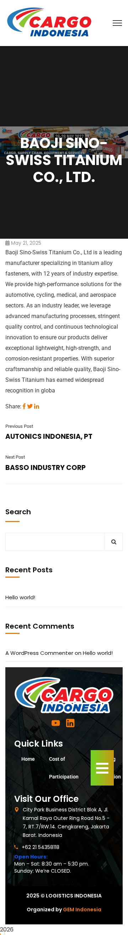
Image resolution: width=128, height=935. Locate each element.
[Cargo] (49, 22)
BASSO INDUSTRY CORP (45, 467)
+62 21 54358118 (40, 847)
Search (18, 512)
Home (28, 759)
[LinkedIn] (36, 406)
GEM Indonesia (82, 909)
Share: (13, 406)
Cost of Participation (64, 768)
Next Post (15, 457)
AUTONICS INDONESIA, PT (48, 436)
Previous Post (19, 426)
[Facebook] (24, 406)
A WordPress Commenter (39, 653)
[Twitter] (30, 406)
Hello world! (20, 597)
